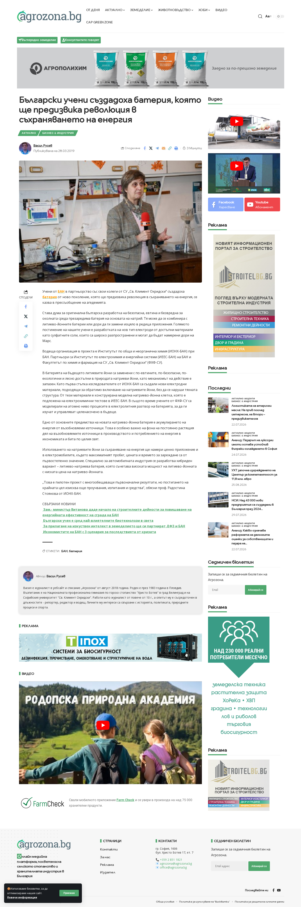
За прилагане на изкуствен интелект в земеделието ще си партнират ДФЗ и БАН (113, 526)
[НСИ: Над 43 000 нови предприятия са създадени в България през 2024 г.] (218, 499)
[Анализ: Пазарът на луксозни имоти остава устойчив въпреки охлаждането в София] (218, 439)
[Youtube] (262, 204)
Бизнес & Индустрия (58, 133)
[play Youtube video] (103, 725)
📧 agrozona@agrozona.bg (174, 863)
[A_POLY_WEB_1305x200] (150, 67)
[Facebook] (225, 204)
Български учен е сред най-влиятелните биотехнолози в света (97, 520)
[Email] (163, 148)
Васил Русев (42, 145)
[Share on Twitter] (151, 148)
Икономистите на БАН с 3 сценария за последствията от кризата (99, 532)
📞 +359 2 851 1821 (169, 860)
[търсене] (260, 16)
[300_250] (238, 785)
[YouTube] (279, 890)
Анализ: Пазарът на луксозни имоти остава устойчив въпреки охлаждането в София (254, 444)
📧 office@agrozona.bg (171, 867)
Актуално (29, 133)
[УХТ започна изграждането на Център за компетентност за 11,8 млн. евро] (218, 469)
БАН (61, 291)
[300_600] (244, 295)
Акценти (249, 398)
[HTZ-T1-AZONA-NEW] (53, 844)
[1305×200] (110, 647)
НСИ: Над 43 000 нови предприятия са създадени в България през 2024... (253, 504)
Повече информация (22, 897)
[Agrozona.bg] (49, 16)
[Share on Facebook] (144, 148)
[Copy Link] (170, 148)
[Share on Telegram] (157, 148)
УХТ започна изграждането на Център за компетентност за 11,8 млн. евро (254, 474)
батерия (49, 297)
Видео (215, 99)
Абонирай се (255, 589)
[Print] (176, 148)
